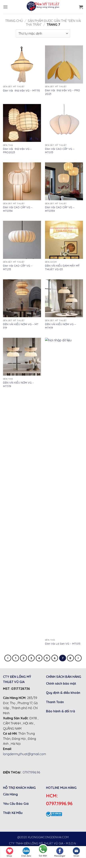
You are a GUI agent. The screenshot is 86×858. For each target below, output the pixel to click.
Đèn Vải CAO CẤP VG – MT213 (17, 267)
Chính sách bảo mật (61, 683)
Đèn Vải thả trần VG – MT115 (21, 90)
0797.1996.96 (31, 772)
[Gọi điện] (42, 848)
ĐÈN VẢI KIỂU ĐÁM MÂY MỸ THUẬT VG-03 (62, 267)
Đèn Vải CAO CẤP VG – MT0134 (17, 208)
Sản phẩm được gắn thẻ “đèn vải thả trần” (53, 23)
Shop (9, 856)
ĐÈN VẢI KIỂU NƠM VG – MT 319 (21, 325)
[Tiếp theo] (78, 658)
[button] (5, 7)
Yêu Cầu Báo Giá (16, 804)
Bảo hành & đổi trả (60, 711)
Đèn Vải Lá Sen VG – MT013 (62, 643)
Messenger (59, 856)
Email (76, 856)
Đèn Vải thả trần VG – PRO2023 (17, 150)
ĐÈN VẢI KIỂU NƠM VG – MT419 (60, 325)
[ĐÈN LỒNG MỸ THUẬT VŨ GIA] (43, 7)
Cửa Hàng (10, 794)
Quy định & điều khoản (63, 693)
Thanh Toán (55, 702)
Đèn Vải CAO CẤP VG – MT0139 (59, 208)
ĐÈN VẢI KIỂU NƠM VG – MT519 (18, 384)
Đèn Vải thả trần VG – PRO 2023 (62, 91)
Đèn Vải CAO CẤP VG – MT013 (59, 150)
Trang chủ (14, 21)
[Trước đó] (7, 658)
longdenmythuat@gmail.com (24, 754)
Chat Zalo (26, 856)
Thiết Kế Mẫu (13, 813)
